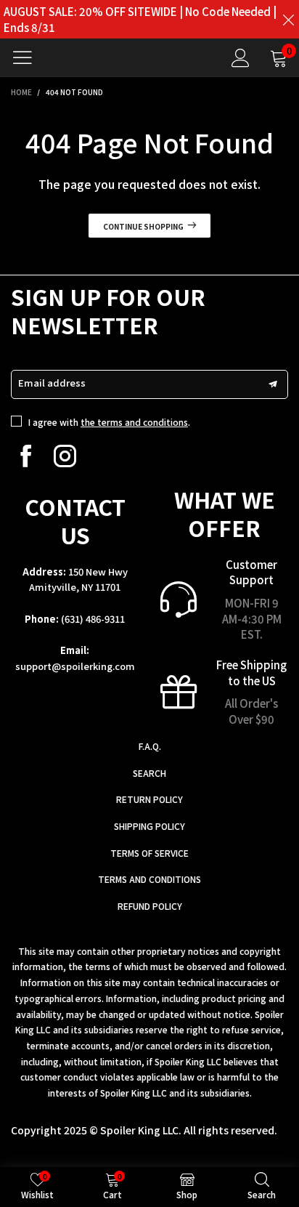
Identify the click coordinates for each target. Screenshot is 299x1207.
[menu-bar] (28, 57)
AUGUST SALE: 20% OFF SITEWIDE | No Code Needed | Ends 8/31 (140, 19)
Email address (52, 382)
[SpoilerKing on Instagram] (65, 456)
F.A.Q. (150, 746)
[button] (273, 384)
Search (149, 773)
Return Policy (149, 799)
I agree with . (109, 422)
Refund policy (150, 906)
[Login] (240, 58)
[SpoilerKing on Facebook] (26, 456)
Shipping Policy (149, 826)
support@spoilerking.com (75, 666)
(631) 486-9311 (93, 619)
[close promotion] (288, 19)
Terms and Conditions (149, 879)
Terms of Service (149, 853)
